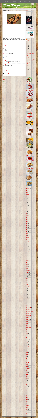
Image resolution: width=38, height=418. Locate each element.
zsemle (26, 413)
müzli (26, 331)
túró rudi (27, 393)
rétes (26, 356)
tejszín (26, 382)
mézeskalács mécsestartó (28, 315)
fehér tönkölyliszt (27, 237)
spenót (26, 370)
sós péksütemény (27, 368)
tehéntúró (27, 378)
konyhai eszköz (27, 274)
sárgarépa (27, 364)
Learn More (29, 1)
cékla (26, 210)
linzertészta (27, 292)
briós (26, 206)
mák (26, 296)
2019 (27, 43)
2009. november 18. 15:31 (7, 62)
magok (26, 295)
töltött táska (27, 391)
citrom (26, 211)
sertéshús (27, 366)
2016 (27, 45)
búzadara (27, 209)
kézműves (27, 268)
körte (26, 276)
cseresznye (27, 215)
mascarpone (27, 300)
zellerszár (27, 409)
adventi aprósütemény (28, 188)
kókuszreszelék (27, 272)
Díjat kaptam (28, 55)
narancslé (27, 333)
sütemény (27, 372)
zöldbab (27, 411)
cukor (26, 213)
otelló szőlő (27, 340)
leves (26, 288)
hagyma (27, 250)
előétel (26, 229)
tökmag (27, 390)
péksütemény (27, 346)
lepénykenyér (27, 286)
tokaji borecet (27, 388)
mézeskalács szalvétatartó (28, 317)
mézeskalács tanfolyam (28, 319)
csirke (26, 217)
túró (26, 392)
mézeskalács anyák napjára (28, 307)
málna (26, 297)
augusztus (28, 68)
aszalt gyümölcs (27, 194)
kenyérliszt (27, 266)
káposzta (27, 259)
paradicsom (27, 344)
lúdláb (26, 294)
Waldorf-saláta (27, 405)
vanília (26, 401)
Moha (27, 39)
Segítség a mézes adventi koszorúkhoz (30, 59)
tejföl (26, 380)
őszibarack (27, 341)
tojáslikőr (27, 387)
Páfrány (27, 342)
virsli (26, 403)
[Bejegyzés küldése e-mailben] (6, 45)
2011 (27, 49)
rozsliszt (27, 360)
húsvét (26, 254)
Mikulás (27, 325)
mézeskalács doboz (28, 309)
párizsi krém (27, 345)
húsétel (27, 253)
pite (26, 349)
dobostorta (27, 223)
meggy (26, 302)
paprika (27, 343)
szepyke (5, 64)
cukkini (26, 212)
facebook (27, 233)
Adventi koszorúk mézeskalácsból (30, 60)
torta (26, 389)
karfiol (26, 262)
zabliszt (27, 407)
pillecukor (27, 347)
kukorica (27, 280)
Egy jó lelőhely (28, 63)
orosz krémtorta (27, 339)
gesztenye (27, 243)
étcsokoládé (27, 231)
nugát (26, 335)
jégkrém (27, 255)
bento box (27, 203)
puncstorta (27, 352)
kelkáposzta (27, 264)
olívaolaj (27, 337)
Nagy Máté (28, 40)
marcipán (27, 299)
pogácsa (27, 350)
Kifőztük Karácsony (28, 270)
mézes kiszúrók (27, 304)
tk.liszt (26, 385)
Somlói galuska (28, 62)
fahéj (26, 235)
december (28, 51)
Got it (32, 1)
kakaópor (27, 258)
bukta (26, 208)
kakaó (26, 257)
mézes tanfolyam (27, 305)
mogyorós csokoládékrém (28, 327)
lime (26, 290)
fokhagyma (27, 239)
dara (26, 219)
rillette (26, 358)
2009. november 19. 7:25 (7, 70)
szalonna (27, 374)
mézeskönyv (27, 323)
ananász (27, 192)
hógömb (27, 252)
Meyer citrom (27, 303)
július (27, 69)
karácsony (27, 260)
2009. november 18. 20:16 (7, 67)
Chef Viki (5, 56)
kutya (26, 282)
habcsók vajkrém (27, 249)
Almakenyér (28, 65)
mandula (27, 298)
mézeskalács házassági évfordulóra (29, 311)
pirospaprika (27, 348)
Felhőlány (5, 60)
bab (26, 196)
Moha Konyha (11, 5)
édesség (27, 225)
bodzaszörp (27, 205)
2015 (27, 46)
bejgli (26, 202)
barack (26, 200)
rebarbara (27, 354)
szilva (26, 376)
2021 (27, 42)
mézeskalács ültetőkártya (28, 321)
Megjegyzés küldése (6, 74)
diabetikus (27, 221)
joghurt (26, 256)
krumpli (27, 278)
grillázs (26, 247)
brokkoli (27, 207)
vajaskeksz (27, 399)
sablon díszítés (27, 362)
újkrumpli (27, 397)
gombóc (27, 245)
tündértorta (27, 394)
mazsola (27, 301)
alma (26, 190)
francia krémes (27, 241)
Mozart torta (27, 329)
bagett (26, 198)
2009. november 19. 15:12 (7, 73)
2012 (27, 48)
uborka (26, 395)
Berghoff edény (27, 204)
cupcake (27, 214)
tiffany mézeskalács (28, 384)
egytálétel (27, 227)
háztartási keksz (27, 251)
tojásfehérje (27, 386)
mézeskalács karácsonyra (28, 313)
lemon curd (27, 284)
